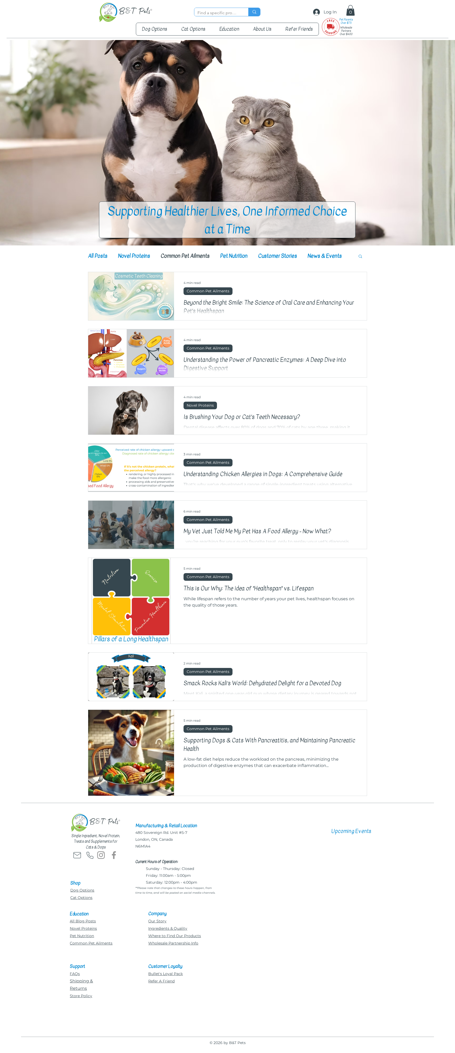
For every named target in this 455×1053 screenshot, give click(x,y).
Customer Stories (277, 256)
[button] (350, 10)
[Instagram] (101, 855)
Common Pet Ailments (185, 256)
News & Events (325, 256)
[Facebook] (114, 855)
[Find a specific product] (254, 12)
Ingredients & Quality (167, 928)
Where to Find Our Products (174, 935)
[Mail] (77, 855)
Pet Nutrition (234, 256)
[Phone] (90, 855)
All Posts (97, 256)
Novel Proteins (134, 256)
